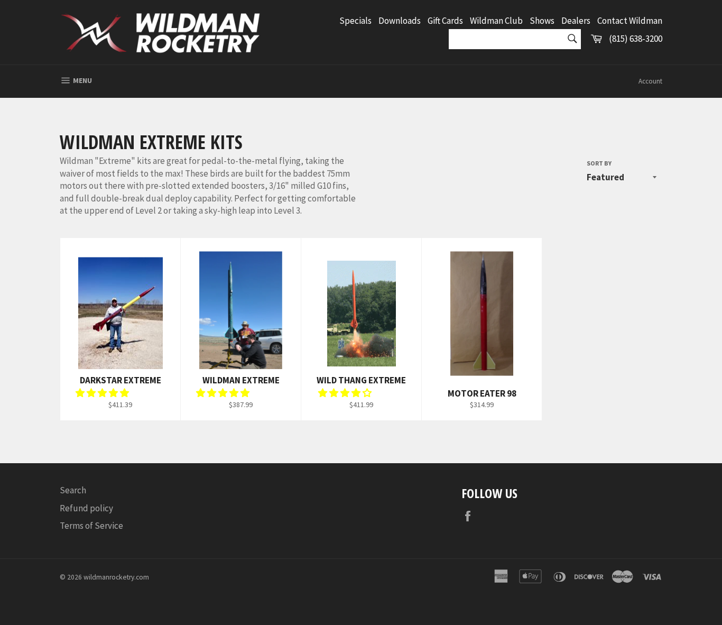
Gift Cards (445, 20)
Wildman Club (496, 20)
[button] (103, 393)
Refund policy (86, 508)
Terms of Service (91, 525)
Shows (542, 20)
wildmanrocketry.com (116, 577)
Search (73, 490)
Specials (355, 20)
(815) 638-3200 (635, 38)
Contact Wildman (629, 20)
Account (650, 81)
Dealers (575, 20)
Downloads (399, 20)
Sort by (599, 163)
